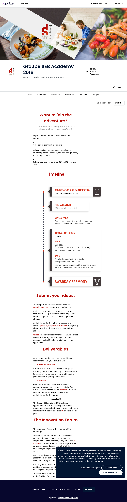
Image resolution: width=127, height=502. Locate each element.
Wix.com (63, 390)
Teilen (117, 87)
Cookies (76, 489)
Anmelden (118, 3)
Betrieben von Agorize (68, 497)
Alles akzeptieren (111, 472)
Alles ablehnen (112, 467)
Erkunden (24, 3)
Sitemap (35, 489)
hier (63, 461)
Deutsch (88, 489)
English (118, 103)
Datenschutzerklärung (59, 489)
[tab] (29, 95)
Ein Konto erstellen (98, 3)
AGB (43, 489)
